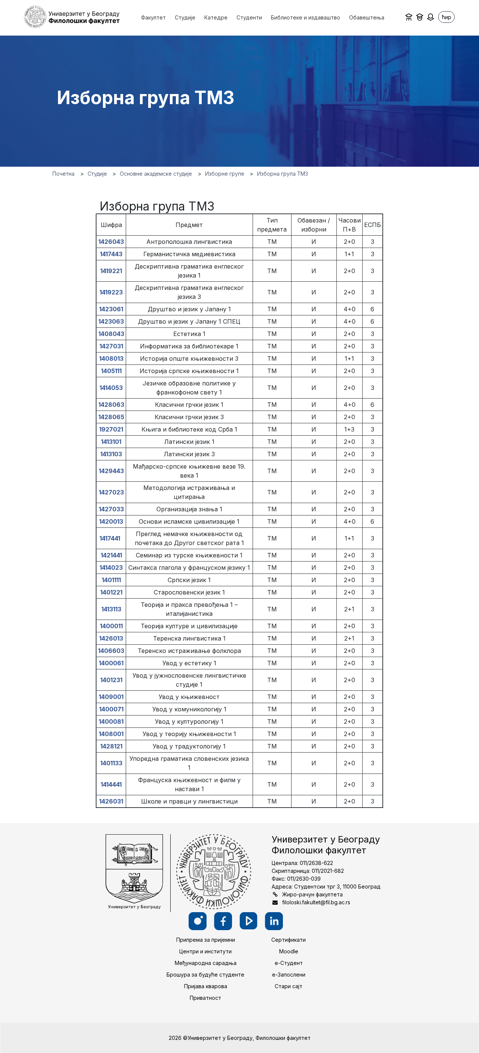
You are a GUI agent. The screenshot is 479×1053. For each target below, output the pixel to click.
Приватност (205, 998)
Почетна (63, 173)
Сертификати (288, 939)
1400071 (111, 709)
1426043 (111, 241)
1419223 (111, 292)
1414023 (111, 567)
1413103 (111, 454)
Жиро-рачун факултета (312, 894)
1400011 (111, 626)
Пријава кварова (205, 986)
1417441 (111, 538)
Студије (97, 173)
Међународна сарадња (206, 963)
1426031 (111, 801)
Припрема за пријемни (205, 939)
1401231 (111, 680)
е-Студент (289, 963)
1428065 (111, 417)
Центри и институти (205, 951)
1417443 (111, 254)
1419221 (111, 271)
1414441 (111, 784)
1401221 (111, 592)
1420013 (111, 521)
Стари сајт (288, 986)
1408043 (111, 334)
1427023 (111, 492)
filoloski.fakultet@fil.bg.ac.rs (316, 902)
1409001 (111, 697)
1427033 (111, 509)
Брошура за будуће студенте (205, 974)
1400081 (111, 721)
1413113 (111, 609)
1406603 (111, 650)
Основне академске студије (156, 173)
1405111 (111, 371)
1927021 (111, 429)
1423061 (111, 309)
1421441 (111, 555)
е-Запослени (288, 974)
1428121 (111, 746)
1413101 (111, 441)
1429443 (111, 471)
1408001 (111, 734)
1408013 (111, 358)
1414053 (111, 387)
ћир (446, 17)
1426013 (111, 638)
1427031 (111, 346)
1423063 (111, 321)
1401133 (111, 763)
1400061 (111, 663)
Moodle (288, 951)
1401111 (111, 580)
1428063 (111, 404)
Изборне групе (224, 173)
